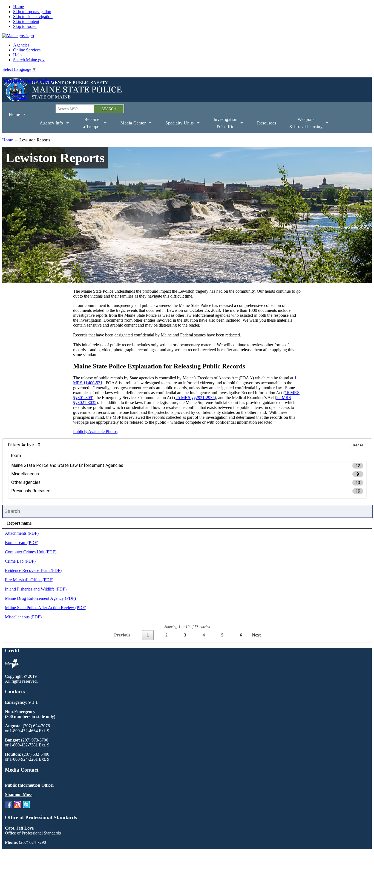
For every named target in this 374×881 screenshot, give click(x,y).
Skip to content (26, 21)
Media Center (130, 127)
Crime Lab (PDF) (20, 561)
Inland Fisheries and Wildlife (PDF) (36, 589)
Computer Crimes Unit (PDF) (30, 551)
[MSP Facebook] (8, 806)
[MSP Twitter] (26, 806)
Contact (20, 92)
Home (18, 6)
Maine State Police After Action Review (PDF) (45, 607)
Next (256, 635)
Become (88, 125)
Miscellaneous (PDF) (23, 617)
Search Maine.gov (29, 59)
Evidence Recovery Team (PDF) (33, 570)
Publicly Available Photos (95, 431)
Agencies (21, 45)
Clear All (357, 445)
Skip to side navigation (33, 16)
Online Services (27, 50)
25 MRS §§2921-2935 (195, 397)
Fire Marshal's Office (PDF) (29, 579)
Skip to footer (25, 26)
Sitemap (20, 97)
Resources (266, 123)
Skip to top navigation (32, 11)
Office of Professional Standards (33, 833)
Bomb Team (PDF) (21, 542)
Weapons (303, 125)
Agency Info (48, 127)
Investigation (222, 125)
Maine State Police (28, 81)
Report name (19, 523)
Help (17, 55)
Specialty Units (176, 127)
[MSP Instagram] (17, 806)
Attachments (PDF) (22, 533)
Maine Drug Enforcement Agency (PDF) (40, 598)
